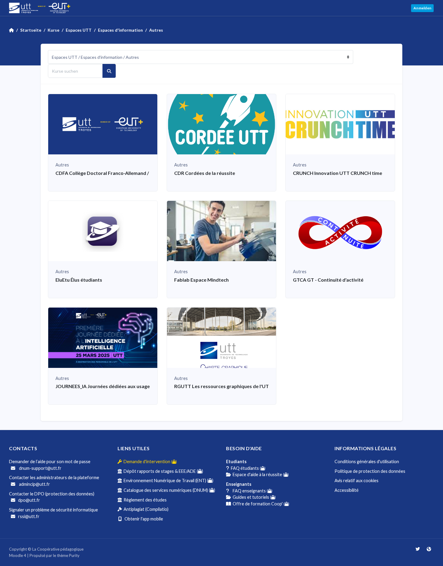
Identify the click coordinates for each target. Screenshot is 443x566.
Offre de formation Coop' (260, 503)
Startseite (30, 30)
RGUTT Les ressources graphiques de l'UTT (223, 386)
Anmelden (422, 8)
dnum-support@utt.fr (39, 468)
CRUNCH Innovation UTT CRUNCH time (337, 173)
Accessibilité (347, 490)
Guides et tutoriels (253, 497)
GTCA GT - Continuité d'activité (328, 280)
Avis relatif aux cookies (357, 480)
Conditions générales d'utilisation (367, 461)
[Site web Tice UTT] (429, 549)
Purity (74, 555)
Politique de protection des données (370, 471)
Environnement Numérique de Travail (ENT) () (167, 480)
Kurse (53, 30)
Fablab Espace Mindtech (201, 280)
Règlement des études (144, 499)
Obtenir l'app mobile (142, 518)
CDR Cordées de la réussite (204, 173)
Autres (156, 30)
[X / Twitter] (418, 549)
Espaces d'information (120, 30)
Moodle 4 (17, 555)
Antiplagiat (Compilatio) (145, 509)
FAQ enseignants (250, 490)
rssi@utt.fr (28, 516)
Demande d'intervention (149, 461)
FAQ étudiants (247, 468)
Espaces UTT (79, 30)
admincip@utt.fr (34, 484)
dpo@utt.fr (29, 500)
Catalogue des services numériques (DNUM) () (168, 490)
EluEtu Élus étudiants (78, 280)
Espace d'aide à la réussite (260, 474)
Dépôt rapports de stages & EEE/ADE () (162, 471)
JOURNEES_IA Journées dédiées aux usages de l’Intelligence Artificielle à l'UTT (142, 386)
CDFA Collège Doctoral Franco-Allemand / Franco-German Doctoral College (139, 173)
